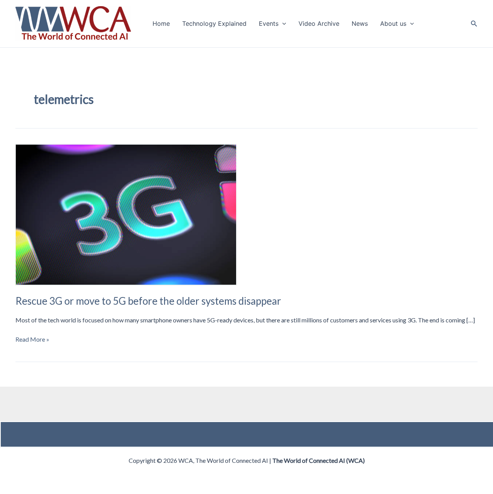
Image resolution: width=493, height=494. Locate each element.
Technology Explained (214, 24)
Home (161, 24)
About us (393, 24)
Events (268, 24)
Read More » (32, 339)
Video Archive (318, 24)
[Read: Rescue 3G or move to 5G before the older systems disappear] (125, 214)
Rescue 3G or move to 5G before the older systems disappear (148, 301)
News (360, 24)
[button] (282, 24)
